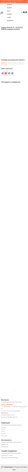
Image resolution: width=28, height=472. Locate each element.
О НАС (9, 17)
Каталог (3, 427)
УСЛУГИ (9, 8)
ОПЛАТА (9, 14)
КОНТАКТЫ (10, 20)
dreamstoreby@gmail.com (9, 417)
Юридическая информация (9, 458)
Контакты (4, 436)
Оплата (3, 434)
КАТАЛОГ (9, 4)
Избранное (4, 445)
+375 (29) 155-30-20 (8, 0)
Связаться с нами (6, 455)
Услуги (3, 429)
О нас (3, 432)
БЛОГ (8, 11)
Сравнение (4, 447)
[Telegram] (27, 1)
